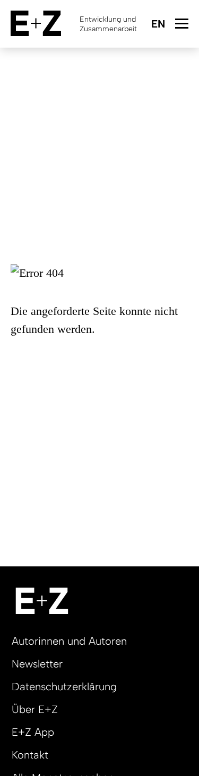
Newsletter (37, 663)
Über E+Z (35, 709)
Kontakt (30, 754)
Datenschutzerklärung (64, 686)
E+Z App (33, 732)
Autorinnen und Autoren (69, 641)
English (158, 24)
